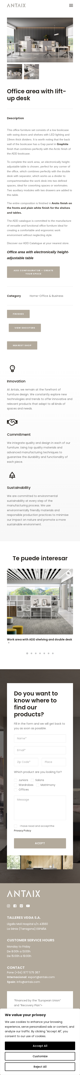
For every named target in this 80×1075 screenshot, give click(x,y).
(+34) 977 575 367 (27, 972)
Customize (40, 1056)
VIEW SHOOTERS (25, 327)
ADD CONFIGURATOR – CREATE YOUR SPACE (34, 272)
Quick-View (68, 573)
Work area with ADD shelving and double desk (39, 639)
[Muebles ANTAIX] (16, 5)
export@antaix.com (41, 977)
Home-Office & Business (46, 296)
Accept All (40, 1046)
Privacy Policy (22, 830)
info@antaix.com (28, 982)
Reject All (40, 1067)
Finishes (18, 314)
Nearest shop (22, 345)
